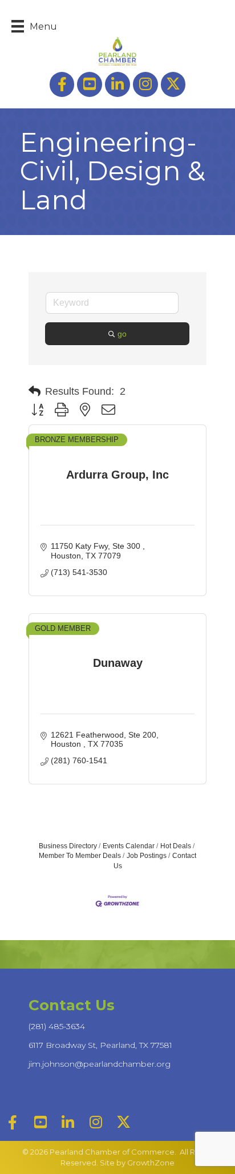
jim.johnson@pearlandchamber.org (100, 1064)
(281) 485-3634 (57, 1026)
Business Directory (68, 846)
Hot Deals (175, 846)
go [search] (122, 333)
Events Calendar (129, 846)
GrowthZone (151, 1162)
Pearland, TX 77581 (100, 1045)
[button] (34, 391)
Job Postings (147, 856)
